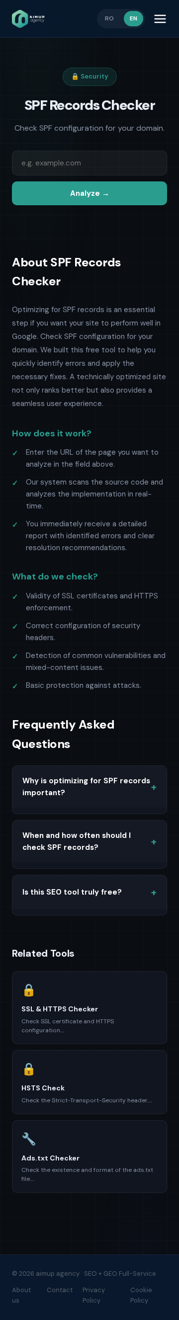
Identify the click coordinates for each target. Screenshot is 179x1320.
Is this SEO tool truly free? (72, 892)
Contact (60, 1290)
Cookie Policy (141, 1295)
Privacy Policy (94, 1295)
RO (109, 18)
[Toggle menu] (160, 19)
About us (21, 1295)
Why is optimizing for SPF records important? (86, 787)
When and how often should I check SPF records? (76, 841)
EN (133, 18)
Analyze (89, 193)
